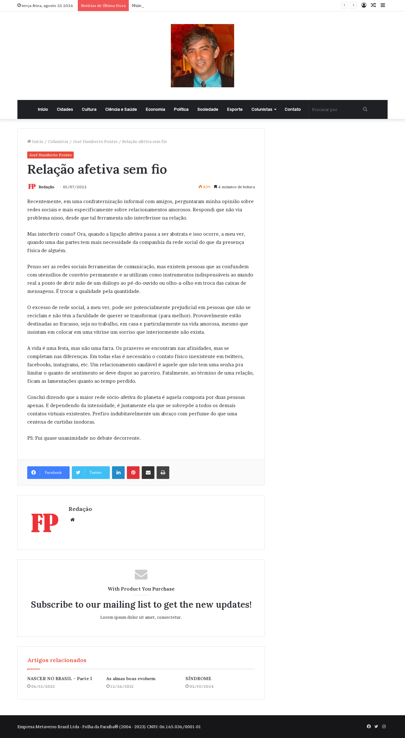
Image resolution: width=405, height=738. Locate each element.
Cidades (65, 109)
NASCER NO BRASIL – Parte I (59, 678)
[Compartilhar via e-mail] (148, 472)
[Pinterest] (133, 472)
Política (181, 109)
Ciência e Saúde (121, 109)
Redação (46, 186)
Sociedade (207, 109)
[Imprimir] (163, 472)
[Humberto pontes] (202, 55)
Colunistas (262, 109)
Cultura (89, 109)
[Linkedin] (118, 472)
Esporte (235, 109)
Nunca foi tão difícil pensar (158, 5)
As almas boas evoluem (130, 678)
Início (43, 109)
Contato (293, 109)
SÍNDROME (198, 678)
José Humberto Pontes (95, 141)
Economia (155, 109)
